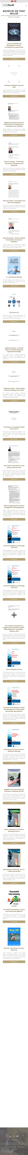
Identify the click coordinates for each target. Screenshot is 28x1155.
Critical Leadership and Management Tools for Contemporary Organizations (14, 45)
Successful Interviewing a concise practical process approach (14, 910)
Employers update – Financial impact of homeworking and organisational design (14, 349)
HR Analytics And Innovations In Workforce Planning (14, 750)
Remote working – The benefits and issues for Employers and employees (14, 163)
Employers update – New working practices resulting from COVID (14, 389)
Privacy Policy (20, 1147)
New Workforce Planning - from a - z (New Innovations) (14, 870)
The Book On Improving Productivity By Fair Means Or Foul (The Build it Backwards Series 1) (14, 992)
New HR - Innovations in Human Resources (14, 949)
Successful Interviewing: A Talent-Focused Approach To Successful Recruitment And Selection (14, 709)
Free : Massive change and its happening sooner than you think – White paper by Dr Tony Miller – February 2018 (14, 628)
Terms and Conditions (10, 1147)
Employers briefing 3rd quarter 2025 (14, 86)
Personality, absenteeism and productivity (14, 1073)
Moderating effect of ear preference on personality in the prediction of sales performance (14, 1114)
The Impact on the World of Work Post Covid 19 (14, 428)
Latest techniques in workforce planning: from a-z (14, 830)
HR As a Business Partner (14, 669)
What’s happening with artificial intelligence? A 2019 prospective (14, 506)
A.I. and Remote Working (14, 277)
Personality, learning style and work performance (14, 1033)
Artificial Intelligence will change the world (14, 546)
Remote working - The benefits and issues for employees (14, 201)
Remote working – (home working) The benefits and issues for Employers (14, 239)
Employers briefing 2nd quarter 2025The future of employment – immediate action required (14, 124)
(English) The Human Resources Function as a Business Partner (14, 790)
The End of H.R (14, 312)
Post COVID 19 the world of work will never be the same (14, 466)
